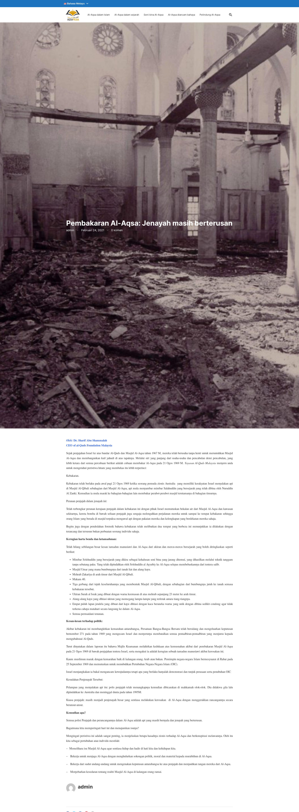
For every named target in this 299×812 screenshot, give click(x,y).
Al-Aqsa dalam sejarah (126, 14)
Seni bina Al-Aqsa (153, 14)
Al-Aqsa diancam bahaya (181, 14)
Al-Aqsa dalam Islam (99, 14)
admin (85, 787)
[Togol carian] (230, 15)
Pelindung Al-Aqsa (210, 14)
